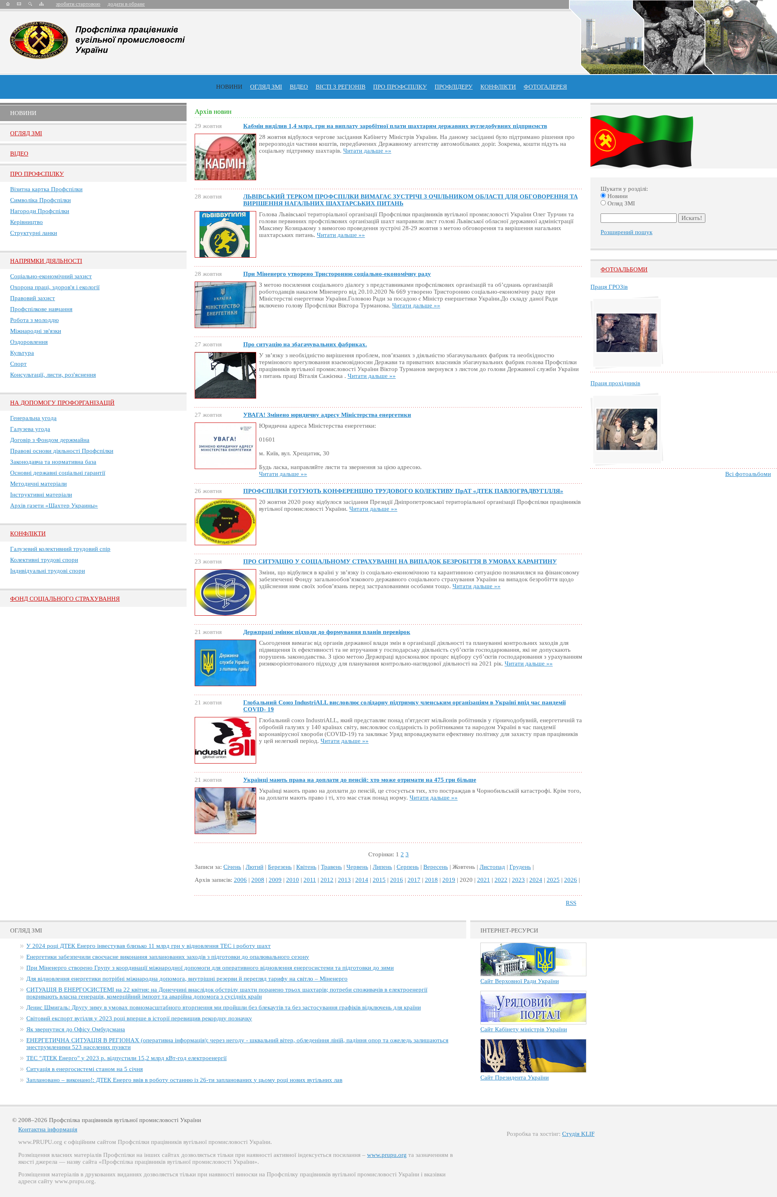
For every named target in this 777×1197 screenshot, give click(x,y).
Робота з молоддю (34, 320)
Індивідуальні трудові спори (47, 571)
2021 (483, 880)
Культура (22, 353)
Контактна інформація (47, 1129)
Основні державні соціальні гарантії (57, 472)
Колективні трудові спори (44, 560)
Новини (229, 86)
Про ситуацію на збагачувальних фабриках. (305, 344)
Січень (232, 867)
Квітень (306, 867)
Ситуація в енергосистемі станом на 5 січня (84, 1069)
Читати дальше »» (367, 150)
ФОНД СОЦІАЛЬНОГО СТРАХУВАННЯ (65, 598)
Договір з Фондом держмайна (49, 440)
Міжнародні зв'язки (35, 331)
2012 (327, 880)
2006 (240, 880)
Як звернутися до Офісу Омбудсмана (75, 1029)
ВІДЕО (299, 86)
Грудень (520, 867)
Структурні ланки (33, 233)
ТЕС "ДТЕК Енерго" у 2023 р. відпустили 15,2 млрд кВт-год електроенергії (126, 1058)
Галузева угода (30, 429)
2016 (396, 880)
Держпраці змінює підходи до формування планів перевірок (326, 632)
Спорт (18, 364)
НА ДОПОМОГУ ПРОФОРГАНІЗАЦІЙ (62, 402)
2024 (535, 880)
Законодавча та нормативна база (53, 462)
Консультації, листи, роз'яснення (53, 374)
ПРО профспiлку (400, 86)
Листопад (492, 867)
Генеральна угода (33, 418)
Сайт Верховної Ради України (519, 981)
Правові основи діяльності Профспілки (61, 451)
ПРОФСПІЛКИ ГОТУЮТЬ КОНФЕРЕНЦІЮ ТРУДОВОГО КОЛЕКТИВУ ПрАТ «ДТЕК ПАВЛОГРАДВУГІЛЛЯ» (403, 491)
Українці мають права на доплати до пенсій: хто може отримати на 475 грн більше (359, 780)
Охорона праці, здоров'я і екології (55, 287)
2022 (501, 880)
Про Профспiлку (37, 174)
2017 (414, 880)
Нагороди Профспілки (39, 211)
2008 (257, 880)
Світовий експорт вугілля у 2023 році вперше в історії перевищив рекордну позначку (139, 1018)
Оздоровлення (29, 342)
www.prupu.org (387, 1155)
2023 (518, 880)
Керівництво (26, 222)
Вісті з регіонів (340, 86)
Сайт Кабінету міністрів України (523, 1029)
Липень (382, 867)
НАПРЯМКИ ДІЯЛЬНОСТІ (46, 261)
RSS (571, 903)
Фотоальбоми (624, 269)
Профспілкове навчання (41, 309)
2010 (292, 880)
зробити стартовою (78, 4)
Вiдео (19, 153)
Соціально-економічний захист (51, 276)
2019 (448, 880)
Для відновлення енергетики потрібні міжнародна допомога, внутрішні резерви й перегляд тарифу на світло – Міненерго (187, 978)
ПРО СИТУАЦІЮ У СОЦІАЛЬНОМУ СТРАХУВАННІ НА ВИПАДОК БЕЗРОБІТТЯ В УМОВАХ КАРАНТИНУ (400, 561)
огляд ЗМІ (266, 86)
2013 (344, 880)
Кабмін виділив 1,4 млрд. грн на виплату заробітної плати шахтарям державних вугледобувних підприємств (395, 126)
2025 (553, 880)
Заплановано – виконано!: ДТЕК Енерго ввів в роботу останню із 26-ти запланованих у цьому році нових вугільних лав (184, 1080)
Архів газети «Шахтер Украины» (54, 505)
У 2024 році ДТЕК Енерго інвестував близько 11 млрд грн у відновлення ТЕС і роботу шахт (148, 946)
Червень (357, 867)
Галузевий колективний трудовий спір (60, 549)
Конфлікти (28, 533)
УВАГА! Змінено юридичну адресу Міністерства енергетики (327, 415)
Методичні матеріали (38, 483)
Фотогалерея (545, 86)
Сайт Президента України (514, 1077)
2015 (379, 880)
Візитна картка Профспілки (46, 189)
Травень (331, 867)
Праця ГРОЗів (609, 287)
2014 (361, 880)
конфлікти (498, 86)
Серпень (408, 867)
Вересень (435, 867)
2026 (570, 880)
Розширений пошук (626, 232)
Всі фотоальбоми (748, 474)
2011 (310, 880)
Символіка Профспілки (40, 200)
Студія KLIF (578, 1134)
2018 (431, 880)
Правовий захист (32, 298)
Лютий (254, 867)
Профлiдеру (454, 86)
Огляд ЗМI (26, 133)
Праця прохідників (615, 383)
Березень (280, 867)
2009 (275, 880)
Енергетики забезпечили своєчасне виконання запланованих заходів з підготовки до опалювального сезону (167, 957)
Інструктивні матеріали (41, 494)
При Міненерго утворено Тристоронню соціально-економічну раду (337, 274)
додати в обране (126, 4)
